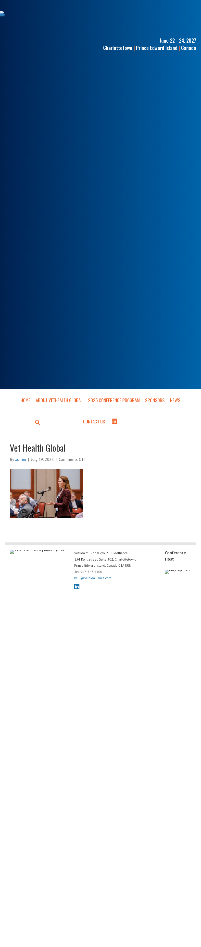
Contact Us (94, 421)
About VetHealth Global (59, 399)
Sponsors (155, 399)
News (175, 399)
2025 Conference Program (114, 399)
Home (25, 399)
